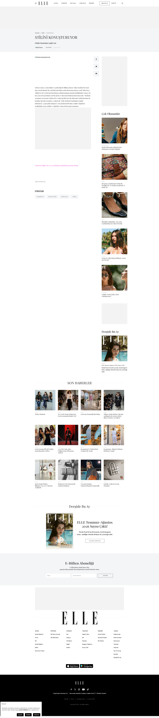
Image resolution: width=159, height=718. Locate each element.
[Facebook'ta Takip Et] (71, 689)
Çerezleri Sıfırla (91, 699)
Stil (36, 641)
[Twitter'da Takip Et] (75, 689)
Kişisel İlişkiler (101, 634)
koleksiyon (40, 196)
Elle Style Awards (55, 634)
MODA (56, 3)
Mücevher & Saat (39, 651)
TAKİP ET (113, 3)
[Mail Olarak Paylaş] (96, 73)
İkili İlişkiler (101, 641)
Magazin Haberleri (87, 644)
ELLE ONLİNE (48, 47)
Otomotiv (116, 647)
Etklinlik (53, 631)
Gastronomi (117, 641)
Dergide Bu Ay (117, 657)
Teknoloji (116, 644)
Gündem (84, 641)
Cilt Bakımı (69, 641)
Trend (36, 637)
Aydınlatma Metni (81, 699)
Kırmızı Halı (85, 647)
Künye (72, 699)
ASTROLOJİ (82, 3)
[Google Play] (86, 666)
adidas (74, 196)
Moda (42, 33)
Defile (36, 647)
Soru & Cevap (117, 651)
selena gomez (52, 196)
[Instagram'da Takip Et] (79, 689)
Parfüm (68, 647)
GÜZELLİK (64, 3)
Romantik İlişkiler (102, 637)
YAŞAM (116, 631)
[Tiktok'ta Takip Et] (88, 689)
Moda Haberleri (50, 33)
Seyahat (116, 654)
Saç (67, 634)
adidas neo (64, 196)
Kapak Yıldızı (85, 634)
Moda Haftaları (39, 644)
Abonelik (66, 699)
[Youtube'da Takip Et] (83, 689)
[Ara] (122, 3)
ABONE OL (104, 3)
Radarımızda (117, 634)
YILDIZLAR (85, 631)
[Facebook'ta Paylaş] (96, 59)
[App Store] (72, 666)
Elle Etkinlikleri (55, 637)
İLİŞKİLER (91, 3)
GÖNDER (105, 575)
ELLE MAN (73, 3)
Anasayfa (37, 33)
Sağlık (68, 644)
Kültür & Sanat (117, 637)
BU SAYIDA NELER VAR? (94, 541)
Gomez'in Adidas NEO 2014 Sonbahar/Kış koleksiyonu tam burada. (57, 166)
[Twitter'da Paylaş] (96, 66)
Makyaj (68, 637)
